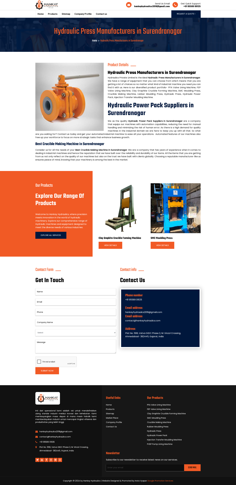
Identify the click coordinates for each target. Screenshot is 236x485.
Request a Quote (186, 13)
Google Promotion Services (160, 480)
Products (52, 14)
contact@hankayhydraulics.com (142, 320)
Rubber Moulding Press (157, 426)
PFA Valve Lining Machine (159, 404)
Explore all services (51, 235)
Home (41, 14)
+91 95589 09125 (192, 6)
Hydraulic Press (154, 431)
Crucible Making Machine (159, 422)
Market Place (112, 418)
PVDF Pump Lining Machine (159, 444)
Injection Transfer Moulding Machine (164, 439)
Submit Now (47, 370)
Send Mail (192, 468)
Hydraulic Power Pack (157, 435)
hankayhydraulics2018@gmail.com (152, 6)
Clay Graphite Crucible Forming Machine (120, 238)
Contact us (101, 14)
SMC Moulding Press (162, 238)
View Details (110, 245)
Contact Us (111, 426)
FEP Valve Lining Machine (158, 409)
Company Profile (83, 14)
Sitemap (66, 14)
